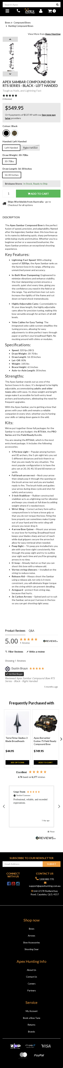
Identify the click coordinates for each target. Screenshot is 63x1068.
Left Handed (11, 147)
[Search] (57, 4)
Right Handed (30, 147)
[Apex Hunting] (29, 10)
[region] (31, 806)
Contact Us (31, 976)
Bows (31, 928)
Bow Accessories (31, 942)
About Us (31, 970)
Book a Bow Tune (31, 1018)
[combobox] (28, 4)
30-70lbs (9, 161)
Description (11, 217)
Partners (31, 990)
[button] (31, 97)
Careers (31, 983)
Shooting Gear (32, 949)
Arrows (31, 935)
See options (17, 762)
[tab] (31, 217)
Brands (31, 1031)
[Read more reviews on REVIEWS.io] (46, 838)
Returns (31, 1024)
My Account (31, 1011)
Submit (51, 864)
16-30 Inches (12, 174)
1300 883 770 (46, 879)
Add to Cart (39, 193)
